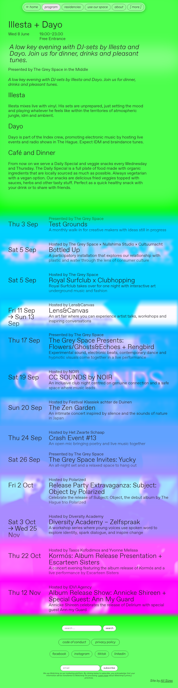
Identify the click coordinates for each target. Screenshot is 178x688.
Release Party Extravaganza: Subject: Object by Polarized (102, 488)
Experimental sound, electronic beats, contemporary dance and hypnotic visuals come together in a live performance (107, 355)
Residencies (72, 7)
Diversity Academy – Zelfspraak (94, 522)
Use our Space (98, 7)
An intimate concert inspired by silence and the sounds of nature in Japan (108, 416)
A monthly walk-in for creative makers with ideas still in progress (107, 230)
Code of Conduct (74, 642)
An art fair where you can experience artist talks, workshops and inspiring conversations (107, 319)
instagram (82, 654)
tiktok (102, 654)
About (119, 7)
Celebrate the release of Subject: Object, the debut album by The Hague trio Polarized (108, 500)
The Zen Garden (72, 408)
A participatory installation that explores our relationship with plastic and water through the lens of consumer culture (104, 258)
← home (32, 7)
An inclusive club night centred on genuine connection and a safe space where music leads (109, 385)
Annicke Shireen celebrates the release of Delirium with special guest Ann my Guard (106, 607)
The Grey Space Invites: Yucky (92, 460)
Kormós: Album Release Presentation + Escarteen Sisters (105, 559)
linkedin (120, 654)
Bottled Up (64, 250)
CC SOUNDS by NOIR (80, 377)
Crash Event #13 (72, 438)
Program (51, 7)
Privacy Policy (105, 642)
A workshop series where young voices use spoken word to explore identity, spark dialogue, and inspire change (103, 530)
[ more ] (135, 7)
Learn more (103, 675)
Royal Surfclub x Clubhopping (92, 280)
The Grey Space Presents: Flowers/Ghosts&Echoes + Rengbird (101, 344)
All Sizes (167, 681)
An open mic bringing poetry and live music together (97, 444)
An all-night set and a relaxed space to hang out (93, 465)
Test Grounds (68, 224)
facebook (59, 654)
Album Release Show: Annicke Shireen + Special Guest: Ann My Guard (107, 596)
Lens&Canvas (68, 310)
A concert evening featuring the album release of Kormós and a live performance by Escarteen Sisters (107, 570)
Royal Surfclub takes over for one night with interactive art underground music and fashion (102, 288)
